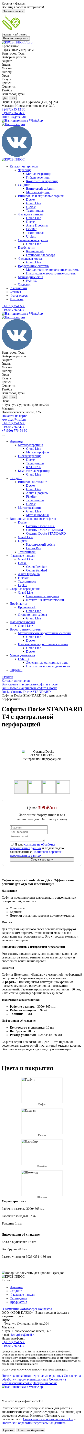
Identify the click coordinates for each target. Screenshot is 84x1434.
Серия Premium (36, 566)
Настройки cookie (45, 1383)
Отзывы (15, 292)
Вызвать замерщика (15, 38)
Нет (13, 98)
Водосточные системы (33, 266)
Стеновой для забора (40, 255)
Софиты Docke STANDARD (46, 533)
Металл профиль (37, 452)
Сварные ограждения (33, 240)
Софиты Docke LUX (40, 526)
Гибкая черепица (38, 177)
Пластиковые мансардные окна (48, 666)
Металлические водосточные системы (52, 269)
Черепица (24, 170)
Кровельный (35, 251)
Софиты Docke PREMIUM (44, 529)
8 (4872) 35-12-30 (13, 109)
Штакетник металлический (45, 600)
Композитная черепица (42, 181)
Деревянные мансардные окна (47, 662)
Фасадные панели (30, 214)
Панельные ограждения (42, 596)
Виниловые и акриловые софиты (41, 196)
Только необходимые (31, 1430)
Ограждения (18, 1298)
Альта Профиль (37, 225)
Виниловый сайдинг (40, 188)
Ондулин (24, 284)
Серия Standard (36, 570)
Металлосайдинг (38, 192)
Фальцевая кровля (30, 258)
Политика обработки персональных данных (32, 1375)
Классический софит (40, 544)
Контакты (16, 299)
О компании (18, 288)
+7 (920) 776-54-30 (14, 430)
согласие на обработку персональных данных (32, 846)
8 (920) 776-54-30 (13, 113)
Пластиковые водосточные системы (51, 273)
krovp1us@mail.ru (14, 116)
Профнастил (26, 247)
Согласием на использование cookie (48, 1419)
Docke (30, 199)
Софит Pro (33, 548)
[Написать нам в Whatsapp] (42, 1387)
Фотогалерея (19, 295)
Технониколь (35, 210)
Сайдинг (24, 185)
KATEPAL (33, 467)
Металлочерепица (38, 173)
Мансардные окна (30, 277)
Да (5, 98)
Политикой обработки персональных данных (36, 853)
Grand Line (33, 203)
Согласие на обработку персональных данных (41, 1377)
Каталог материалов (24, 166)
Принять (8, 1430)
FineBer (31, 229)
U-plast (30, 207)
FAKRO (31, 280)
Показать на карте (14, 416)
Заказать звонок (13, 11)
